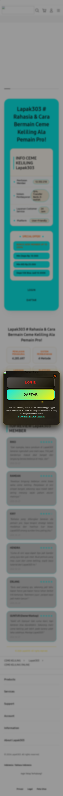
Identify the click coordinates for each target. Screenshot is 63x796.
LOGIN (31, 382)
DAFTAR (31, 394)
